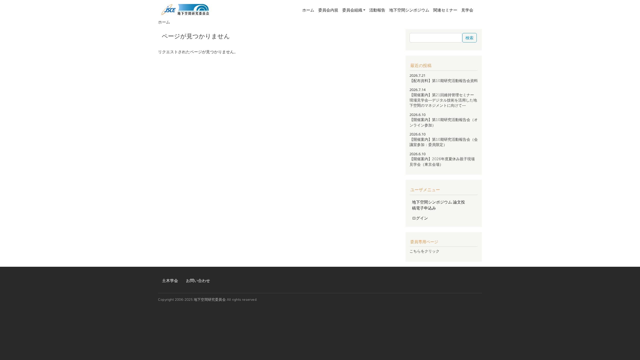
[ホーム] (185, 9)
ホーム (308, 10)
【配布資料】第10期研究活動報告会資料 (444, 80)
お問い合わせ (198, 280)
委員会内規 (328, 10)
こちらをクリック (425, 251)
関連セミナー (445, 10)
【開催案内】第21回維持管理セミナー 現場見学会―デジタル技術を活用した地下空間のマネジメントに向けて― (443, 100)
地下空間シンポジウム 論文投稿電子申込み (438, 205)
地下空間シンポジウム (409, 10)
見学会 (467, 10)
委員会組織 (352, 10)
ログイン (420, 218)
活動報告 (377, 10)
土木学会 (170, 280)
